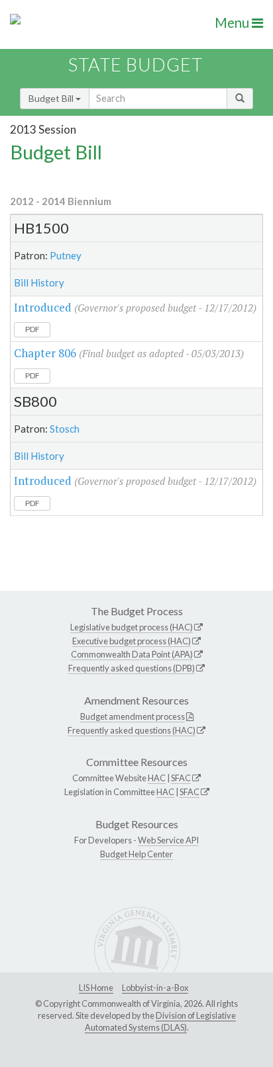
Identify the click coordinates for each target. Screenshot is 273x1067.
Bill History (39, 282)
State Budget (135, 64)
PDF (32, 329)
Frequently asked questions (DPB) (131, 668)
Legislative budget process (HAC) (131, 627)
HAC (157, 778)
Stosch (65, 429)
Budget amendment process (132, 716)
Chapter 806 (45, 353)
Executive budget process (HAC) (131, 641)
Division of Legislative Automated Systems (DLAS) (160, 1021)
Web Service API (168, 840)
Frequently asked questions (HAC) (131, 730)
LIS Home (96, 987)
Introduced (43, 307)
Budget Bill (52, 98)
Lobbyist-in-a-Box (155, 987)
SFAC (181, 778)
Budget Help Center (136, 854)
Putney (66, 255)
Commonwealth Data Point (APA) (132, 654)
